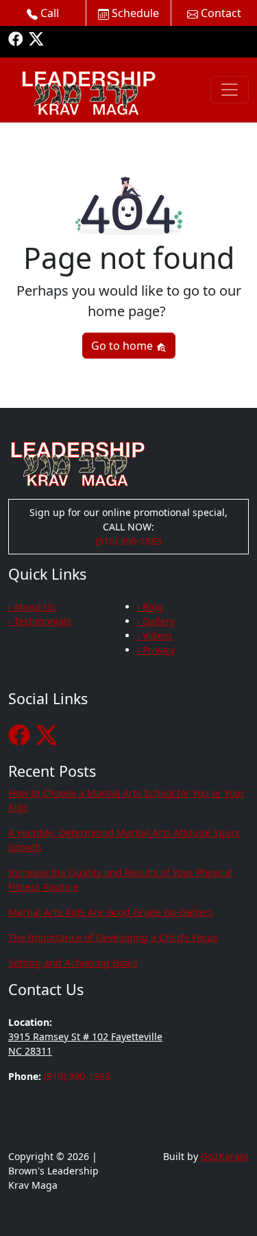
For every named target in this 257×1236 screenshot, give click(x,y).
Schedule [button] (134, 13)
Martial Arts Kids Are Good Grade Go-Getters (110, 911)
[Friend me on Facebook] (15, 38)
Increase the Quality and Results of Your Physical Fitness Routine (120, 879)
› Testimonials (39, 621)
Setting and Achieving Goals (73, 962)
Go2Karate (225, 1156)
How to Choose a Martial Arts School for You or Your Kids (126, 800)
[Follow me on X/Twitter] (36, 38)
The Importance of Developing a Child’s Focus (113, 937)
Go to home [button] (123, 345)
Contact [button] (219, 13)
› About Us (32, 606)
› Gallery (156, 621)
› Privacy (156, 649)
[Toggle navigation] (229, 89)
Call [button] (48, 13)
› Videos (155, 635)
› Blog (150, 606)
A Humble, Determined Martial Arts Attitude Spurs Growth (124, 839)
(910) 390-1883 (128, 541)
